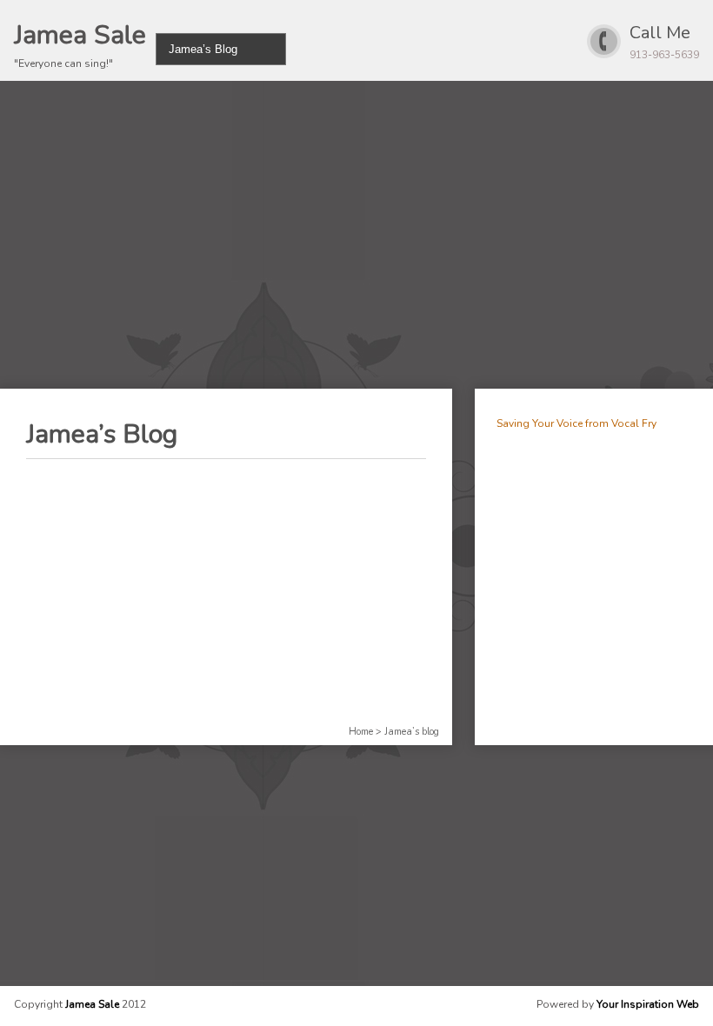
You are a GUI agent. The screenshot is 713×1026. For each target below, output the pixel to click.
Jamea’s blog (411, 731)
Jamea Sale (80, 35)
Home (361, 731)
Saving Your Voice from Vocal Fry (576, 423)
